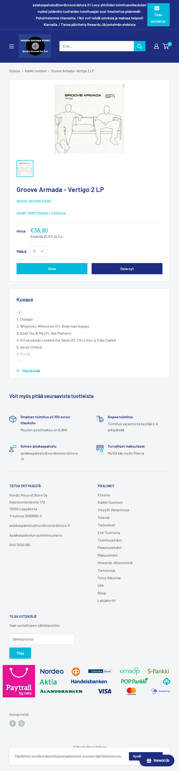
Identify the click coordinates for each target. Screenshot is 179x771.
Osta (52, 268)
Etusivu (14, 71)
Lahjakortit (107, 600)
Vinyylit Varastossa (113, 509)
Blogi (102, 593)
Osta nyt (127, 268)
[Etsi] (139, 46)
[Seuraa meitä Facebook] (12, 723)
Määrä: (22, 251)
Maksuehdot (108, 555)
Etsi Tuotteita (109, 532)
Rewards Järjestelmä (115, 562)
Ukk (101, 585)
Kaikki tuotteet (36, 71)
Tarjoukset (106, 525)
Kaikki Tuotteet (110, 502)
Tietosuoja (106, 570)
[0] (166, 46)
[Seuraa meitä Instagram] (21, 723)
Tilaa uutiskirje (158, 18)
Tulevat (104, 517)
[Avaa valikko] (11, 46)
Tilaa (20, 653)
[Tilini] (156, 46)
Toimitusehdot (110, 540)
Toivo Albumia (109, 578)
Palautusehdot (110, 547)
